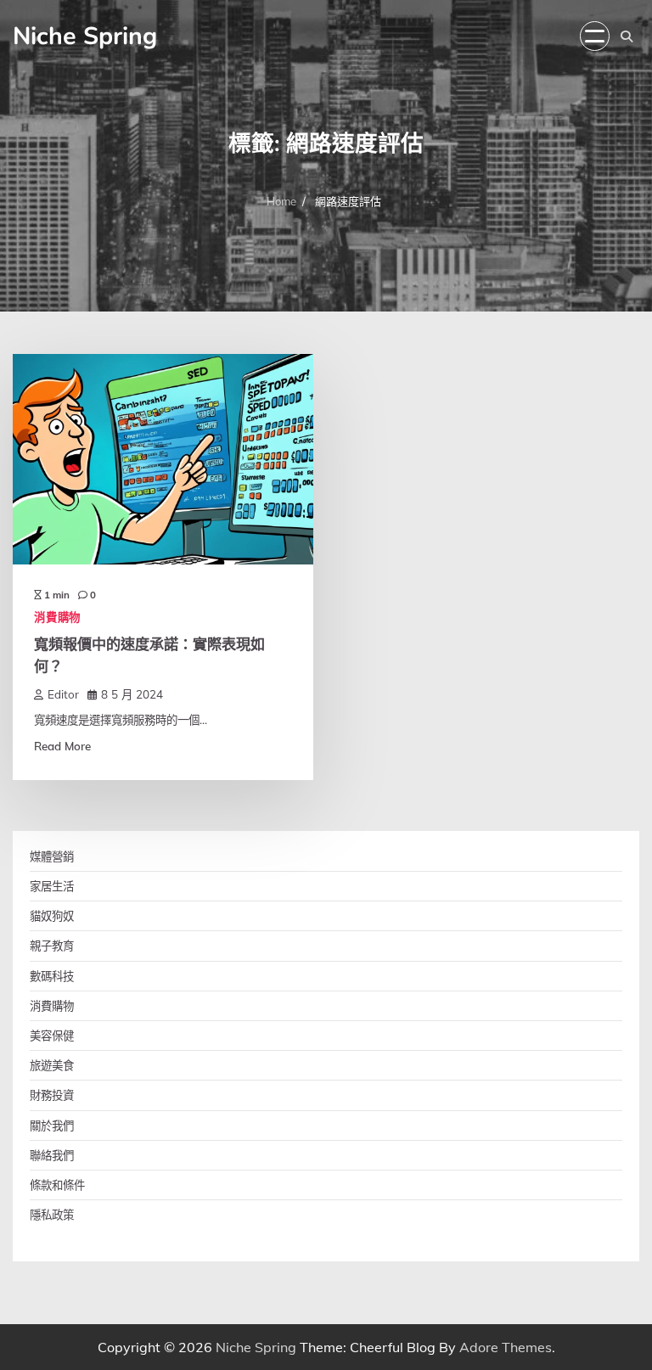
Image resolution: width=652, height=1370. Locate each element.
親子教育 (52, 945)
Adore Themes (505, 1347)
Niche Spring (85, 36)
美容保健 (52, 1035)
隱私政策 (52, 1214)
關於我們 (52, 1125)
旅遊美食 (52, 1065)
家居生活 (52, 886)
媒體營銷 (52, 856)
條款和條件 (57, 1184)
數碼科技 (52, 976)
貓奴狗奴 (52, 915)
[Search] (626, 36)
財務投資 (52, 1094)
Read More (62, 745)
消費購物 (57, 616)
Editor (63, 694)
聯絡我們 (52, 1155)
